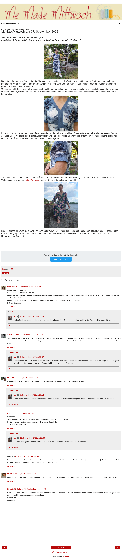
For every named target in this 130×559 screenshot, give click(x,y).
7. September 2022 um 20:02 (23, 413)
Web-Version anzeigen (61, 552)
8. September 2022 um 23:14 (32, 395)
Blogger (66, 556)
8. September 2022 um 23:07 (32, 357)
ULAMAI (10, 474)
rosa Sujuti (12, 286)
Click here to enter (61, 259)
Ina (15, 316)
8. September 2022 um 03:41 (27, 456)
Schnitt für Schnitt (15, 489)
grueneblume (13, 335)
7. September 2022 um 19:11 (31, 335)
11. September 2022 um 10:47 (27, 474)
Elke (9, 413)
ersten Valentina (31, 180)
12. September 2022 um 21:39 (32, 438)
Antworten (11, 307)
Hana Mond (12, 378)
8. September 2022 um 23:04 (32, 316)
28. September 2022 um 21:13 (36, 489)
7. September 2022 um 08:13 (29, 286)
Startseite (61, 547)
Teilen (6, 273)
